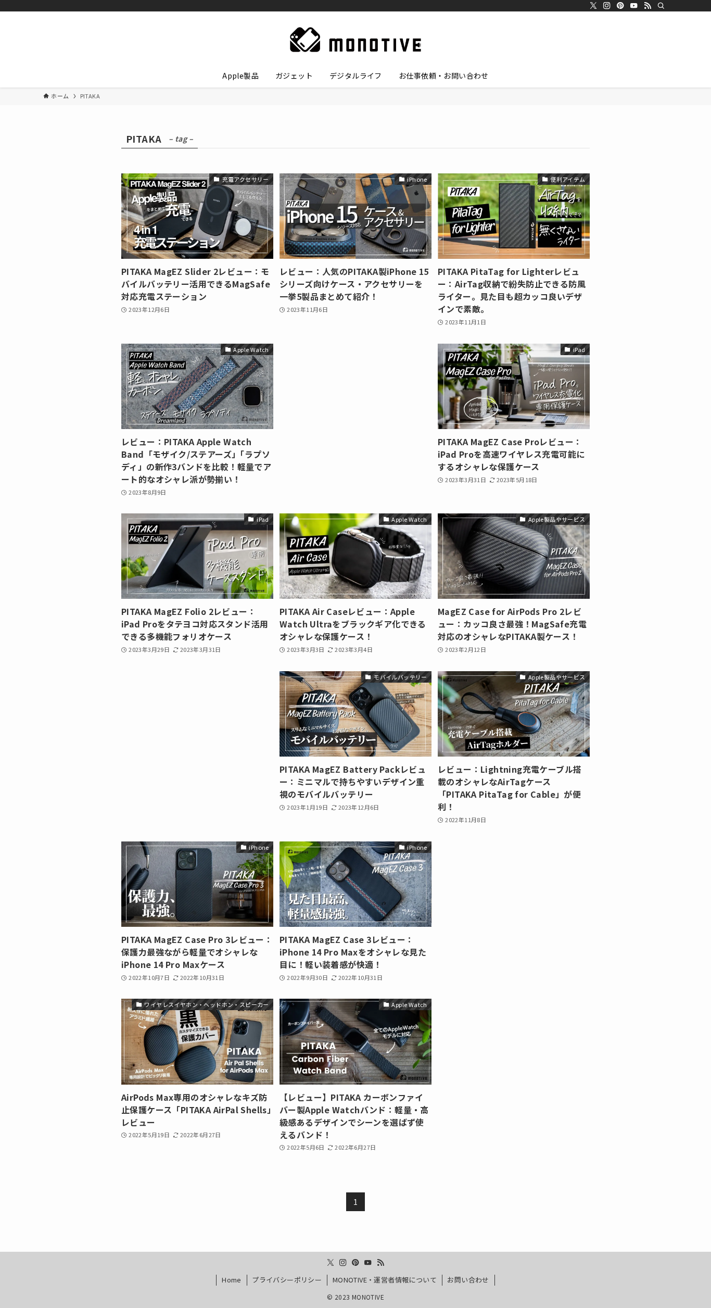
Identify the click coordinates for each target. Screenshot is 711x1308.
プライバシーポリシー (287, 1280)
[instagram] (607, 5)
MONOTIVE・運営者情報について (385, 1280)
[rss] (647, 5)
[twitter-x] (593, 5)
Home (232, 1280)
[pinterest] (620, 5)
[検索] (661, 5)
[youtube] (634, 5)
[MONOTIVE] (355, 39)
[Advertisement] (355, 398)
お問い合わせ (468, 1280)
